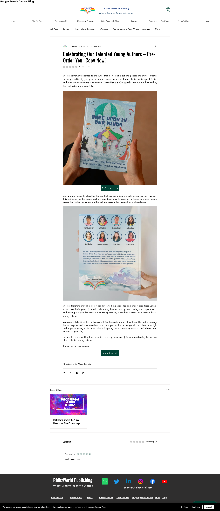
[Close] (216, 507)
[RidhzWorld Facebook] (152, 481)
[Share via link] (83, 372)
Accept (209, 507)
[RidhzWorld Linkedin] (129, 481)
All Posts (54, 28)
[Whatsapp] (105, 481)
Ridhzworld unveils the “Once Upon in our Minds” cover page (66, 421)
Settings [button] (184, 507)
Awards (104, 28)
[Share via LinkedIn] (76, 372)
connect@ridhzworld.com (138, 487)
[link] (168, 9)
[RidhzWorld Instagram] (141, 481)
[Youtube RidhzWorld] (164, 481)
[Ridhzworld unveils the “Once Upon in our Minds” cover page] (68, 404)
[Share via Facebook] (64, 372)
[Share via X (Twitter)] (70, 372)
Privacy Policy (100, 507)
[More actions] (155, 46)
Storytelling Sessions (85, 28)
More (157, 28)
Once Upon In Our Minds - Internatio (131, 28)
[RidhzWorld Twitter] (117, 481)
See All (167, 389)
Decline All (196, 507)
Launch (66, 28)
